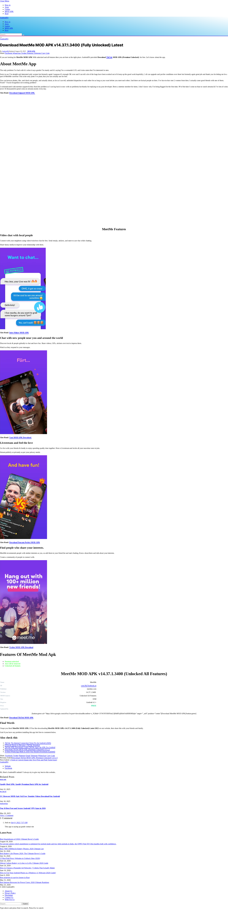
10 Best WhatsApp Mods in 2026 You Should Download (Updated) (30, 752)
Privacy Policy (10, 893)
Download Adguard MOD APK (22, 93)
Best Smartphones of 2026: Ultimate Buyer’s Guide (19, 839)
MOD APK (9, 11)
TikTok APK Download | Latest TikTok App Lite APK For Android (30, 747)
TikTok (109, 57)
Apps (7, 7)
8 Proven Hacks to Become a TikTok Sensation (22, 745)
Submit (25, 904)
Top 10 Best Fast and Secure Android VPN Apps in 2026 (23, 808)
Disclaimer (9, 895)
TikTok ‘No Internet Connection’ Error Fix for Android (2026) (28, 743)
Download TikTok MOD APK (21, 718)
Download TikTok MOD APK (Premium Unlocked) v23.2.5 (27, 749)
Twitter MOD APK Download (21, 647)
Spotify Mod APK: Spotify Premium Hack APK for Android (24, 784)
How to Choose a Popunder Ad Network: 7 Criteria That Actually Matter (27, 868)
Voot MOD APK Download (20, 437)
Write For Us (9, 900)
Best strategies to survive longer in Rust (15, 878)
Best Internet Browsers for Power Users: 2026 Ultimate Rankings (24, 882)
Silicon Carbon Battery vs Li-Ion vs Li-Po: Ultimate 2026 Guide (24, 863)
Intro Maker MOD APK (19, 333)
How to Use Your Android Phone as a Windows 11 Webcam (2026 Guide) (28, 873)
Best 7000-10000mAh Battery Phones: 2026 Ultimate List (22, 849)
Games (7, 9)
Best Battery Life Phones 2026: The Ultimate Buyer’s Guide (22, 853)
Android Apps (4, 803)
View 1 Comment (6, 815)
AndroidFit (5, 51)
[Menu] (1, 37)
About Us (8, 891)
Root (6, 14)
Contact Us (9, 897)
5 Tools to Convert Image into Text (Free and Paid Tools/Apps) (33, 760)
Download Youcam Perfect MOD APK (24, 542)
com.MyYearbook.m (88, 686)
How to (7, 5)
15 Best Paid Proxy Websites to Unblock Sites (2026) (20, 858)
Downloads (3, 791)
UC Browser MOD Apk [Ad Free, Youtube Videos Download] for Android (30, 796)
